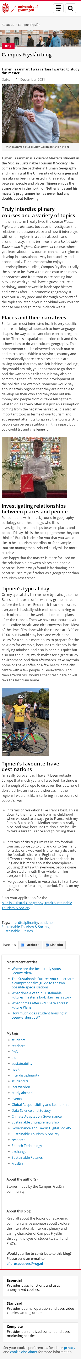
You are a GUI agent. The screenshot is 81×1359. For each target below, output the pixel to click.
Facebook (32, 945)
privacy (69, 1348)
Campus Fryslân (29, 25)
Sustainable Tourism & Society (25, 927)
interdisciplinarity (24, 922)
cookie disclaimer (23, 1352)
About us (8, 25)
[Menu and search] (58, 8)
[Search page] (70, 8)
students (47, 922)
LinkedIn (56, 945)
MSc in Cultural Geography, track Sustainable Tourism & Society (37, 905)
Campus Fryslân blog (27, 54)
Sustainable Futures (17, 931)
